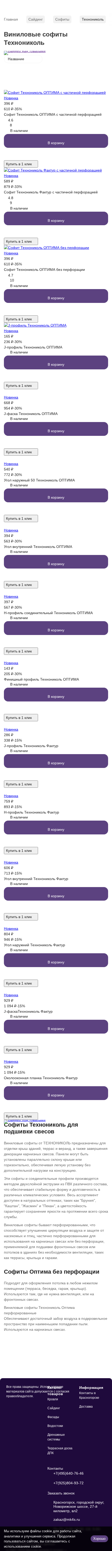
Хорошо (99, 1539)
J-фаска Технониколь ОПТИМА (31, 414)
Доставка (86, 1406)
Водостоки (55, 1426)
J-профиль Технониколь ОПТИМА (33, 347)
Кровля (52, 1399)
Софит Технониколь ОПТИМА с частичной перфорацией (53, 114)
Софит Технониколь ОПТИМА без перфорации (44, 269)
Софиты (62, 19)
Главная (11, 19)
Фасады (53, 1417)
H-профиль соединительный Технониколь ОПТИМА (48, 613)
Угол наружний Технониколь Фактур (34, 945)
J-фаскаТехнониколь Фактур (28, 1011)
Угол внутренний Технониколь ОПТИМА (38, 547)
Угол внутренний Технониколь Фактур (36, 879)
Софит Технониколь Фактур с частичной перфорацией (51, 192)
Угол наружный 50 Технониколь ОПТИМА (39, 480)
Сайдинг (35, 19)
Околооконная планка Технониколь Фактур (41, 1078)
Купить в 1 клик (19, 164)
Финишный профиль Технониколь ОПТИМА (41, 679)
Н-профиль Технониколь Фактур (31, 812)
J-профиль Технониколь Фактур (31, 746)
